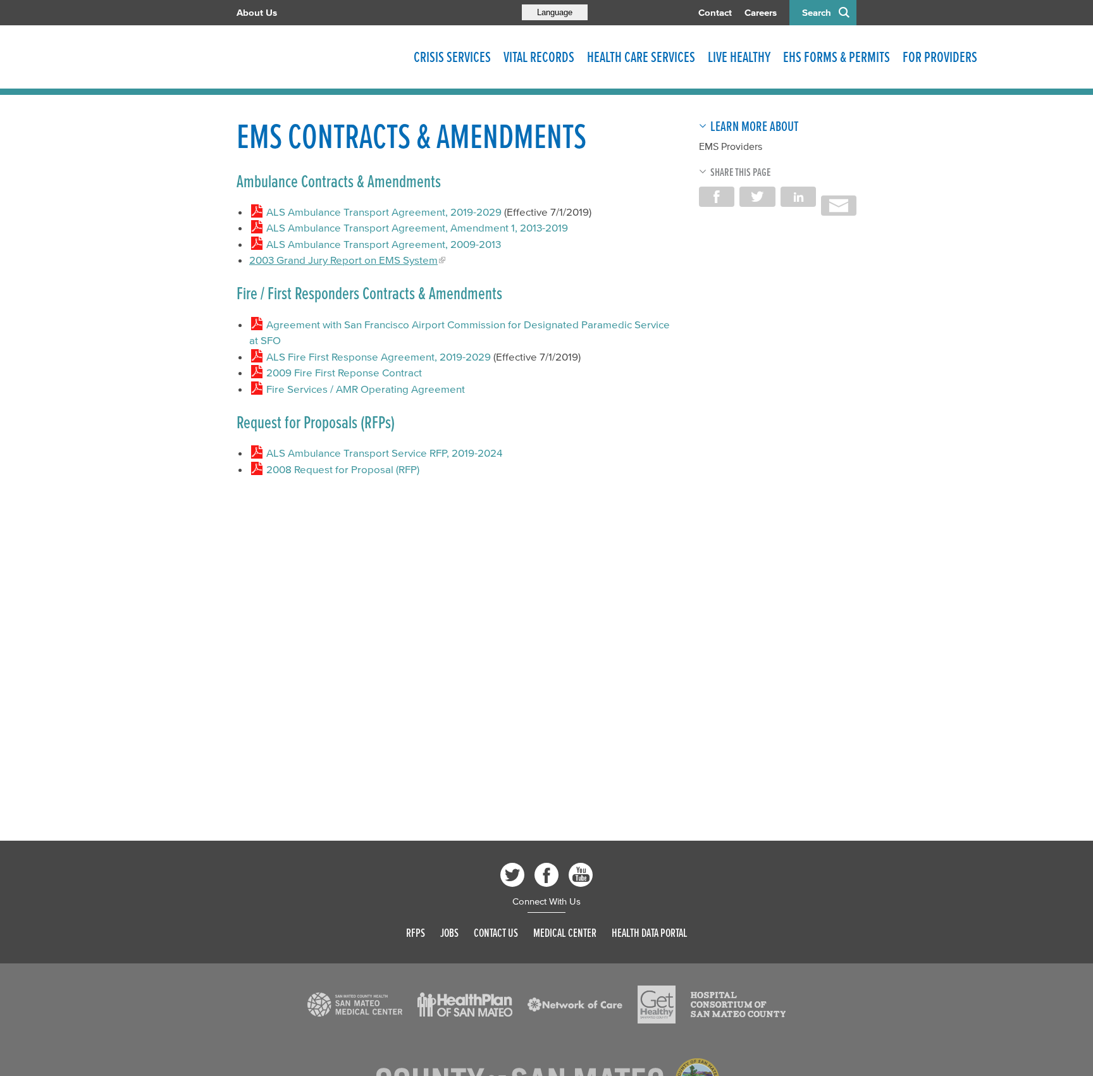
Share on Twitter (757, 197)
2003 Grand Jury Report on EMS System (343, 260)
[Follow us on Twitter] (512, 875)
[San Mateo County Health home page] (318, 57)
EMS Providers (730, 146)
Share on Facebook (716, 197)
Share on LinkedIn (798, 197)
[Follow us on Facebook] (546, 875)
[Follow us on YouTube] (581, 875)
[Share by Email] (838, 205)
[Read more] (354, 1005)
